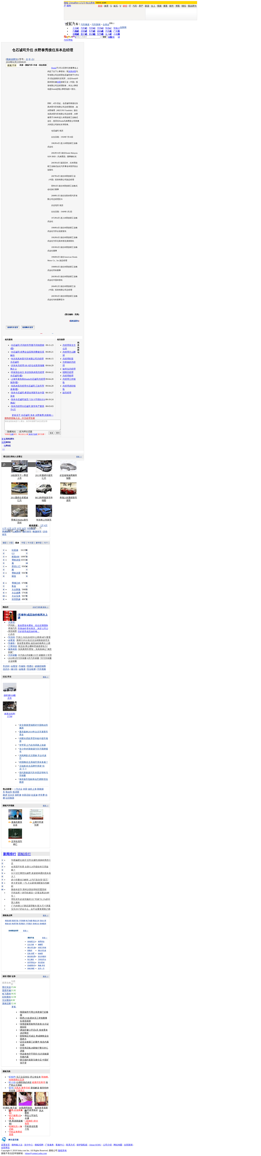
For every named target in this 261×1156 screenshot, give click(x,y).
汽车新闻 (96, 24)
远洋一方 (41, 968)
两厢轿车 (6, 531)
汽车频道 (85, 24)
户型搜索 (22, 921)
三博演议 (12, 646)
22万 (14, 528)
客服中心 (60, 1145)
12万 (4, 528)
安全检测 (31, 669)
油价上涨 (32, 789)
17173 (82, 3)
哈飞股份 (6, 994)
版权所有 (62, 1150)
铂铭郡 (40, 953)
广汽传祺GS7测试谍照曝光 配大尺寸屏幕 (30, 906)
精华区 (8, 442)
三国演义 (20, 1090)
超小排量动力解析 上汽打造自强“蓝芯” (29, 880)
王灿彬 (22, 766)
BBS (184, 6)
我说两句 (192, 6)
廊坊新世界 (31, 956)
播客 (165, 6)
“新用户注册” (33, 434)
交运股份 (6, 1000)
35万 (19, 528)
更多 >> (79, 457)
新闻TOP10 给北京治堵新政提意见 (32, 640)
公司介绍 (107, 1145)
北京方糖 (30, 944)
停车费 (41, 795)
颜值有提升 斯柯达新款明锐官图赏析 (28, 889)
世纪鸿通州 (42, 956)
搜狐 (66, 3)
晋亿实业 (6, 987)
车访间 (11, 637)
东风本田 (72, 71)
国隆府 (29, 950)
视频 (159, 6)
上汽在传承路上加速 (36, 745)
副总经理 (67, 392)
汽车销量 (12, 655)
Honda (53, 68)
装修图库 (43, 924)
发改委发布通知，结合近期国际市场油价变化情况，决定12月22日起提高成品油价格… (33, 628)
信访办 (6, 669)
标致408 (15, 556)
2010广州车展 (37, 607)
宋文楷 (22, 725)
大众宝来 (16, 596)
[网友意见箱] (10, 1143)
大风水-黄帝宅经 (22, 1088)
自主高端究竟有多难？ (37, 762)
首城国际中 (31, 965)
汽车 (135, 6)
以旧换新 (10, 798)
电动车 (9, 792)
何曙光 (22, 738)
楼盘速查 (8, 921)
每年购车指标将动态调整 (31, 779)
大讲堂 (11, 622)
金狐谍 (22, 669)
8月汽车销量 (33, 658)
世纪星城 (41, 962)
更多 (14, 1007)
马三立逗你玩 (22, 1077)
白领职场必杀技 (24, 1082)
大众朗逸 (16, 589)
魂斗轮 (14, 669)
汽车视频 (41, 669)
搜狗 (69, 5)
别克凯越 (16, 599)
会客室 (11, 640)
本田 (59, 82)
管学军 (22, 745)
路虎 (5, 795)
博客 (177, 6)
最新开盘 (15, 921)
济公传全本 (35, 1077)
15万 (9, 528)
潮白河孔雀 (31, 947)
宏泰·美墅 (30, 953)
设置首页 (5, 1145)
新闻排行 (9, 854)
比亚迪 (34, 795)
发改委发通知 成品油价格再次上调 (33, 643)
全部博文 (5, 1147)
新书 (11, 1088)
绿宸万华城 (42, 947)
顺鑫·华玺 (41, 965)
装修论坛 (36, 924)
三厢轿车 (16, 531)
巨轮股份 (6, 997)
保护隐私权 (82, 1145)
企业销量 (12, 661)
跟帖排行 (24, 854)
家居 (147, 6)
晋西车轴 (6, 990)
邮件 (171, 6)
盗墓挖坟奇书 (38, 1082)
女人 (153, 6)
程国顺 (22, 762)
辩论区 (8, 445)
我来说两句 (12, 59)
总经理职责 (68, 359)
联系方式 (70, 1145)
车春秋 (11, 643)
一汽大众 (18, 789)
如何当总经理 (69, 369)
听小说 (12, 1082)
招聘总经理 (68, 372)
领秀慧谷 (41, 941)
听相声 (12, 1077)
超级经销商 (40, 666)
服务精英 (12, 649)
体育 (106, 6)
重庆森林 (23, 732)
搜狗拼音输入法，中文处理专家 (19, 418)
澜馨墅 (40, 944)
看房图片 (22, 924)
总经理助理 (68, 376)
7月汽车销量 (46, 658)
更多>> (111, 23)
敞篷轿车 (37, 531)
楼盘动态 (8, 924)
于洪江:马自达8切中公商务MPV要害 (33, 637)
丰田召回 (26, 795)
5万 (42, 525)
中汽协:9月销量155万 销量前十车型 (35, 655)
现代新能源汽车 (27, 772)
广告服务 (49, 1145)
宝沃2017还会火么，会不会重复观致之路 (30, 909)
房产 (141, 6)
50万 (24, 528)
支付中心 (28, 1145)
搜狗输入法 (17, 1145)
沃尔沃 (11, 795)
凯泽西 (16, 792)
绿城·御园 (30, 968)
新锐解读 (35, 1088)
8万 (45, 525)
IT (130, 6)
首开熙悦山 (31, 962)
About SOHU (95, 1145)
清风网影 (23, 755)
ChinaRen (74, 3)
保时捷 (18, 795)
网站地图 (118, 1145)
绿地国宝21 (31, 941)
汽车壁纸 (68, 40)
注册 (11, 434)
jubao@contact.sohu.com (36, 1153)
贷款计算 (43, 921)
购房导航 (15, 924)
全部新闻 (128, 1145)
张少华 (22, 749)
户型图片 (29, 924)
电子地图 (29, 921)
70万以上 (31, 528)
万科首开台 (42, 959)
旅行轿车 (27, 531)
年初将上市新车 (44, 520)
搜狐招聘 (39, 1145)
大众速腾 (16, 593)
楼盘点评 (36, 921)
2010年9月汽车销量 (17, 658)
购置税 (111, 37)
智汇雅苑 (30, 959)
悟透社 (30, 666)
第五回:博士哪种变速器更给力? (33, 646)
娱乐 (116, 6)
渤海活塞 (6, 1003)
